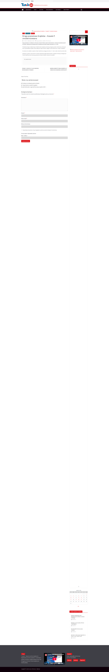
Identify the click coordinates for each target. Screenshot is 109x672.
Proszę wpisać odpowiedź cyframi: (28, 133)
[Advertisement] (54, 19)
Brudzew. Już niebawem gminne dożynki (30, 83)
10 (70, 597)
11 (73, 597)
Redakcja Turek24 (31, 40)
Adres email (24, 118)
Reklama (69, 660)
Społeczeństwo (49, 9)
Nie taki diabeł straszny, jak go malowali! (77, 629)
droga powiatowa (39, 40)
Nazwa (23, 113)
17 (70, 599)
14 (81, 597)
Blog (23, 33)
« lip (78, 606)
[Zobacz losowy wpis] (81, 10)
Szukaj (86, 31)
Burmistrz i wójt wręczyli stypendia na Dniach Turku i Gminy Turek (78, 635)
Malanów (32, 33)
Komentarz (24, 97)
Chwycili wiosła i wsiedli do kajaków (29, 85)
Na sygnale (58, 9)
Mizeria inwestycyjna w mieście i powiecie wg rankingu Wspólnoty (58, 69)
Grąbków (44, 40)
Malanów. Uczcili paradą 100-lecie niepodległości (77, 623)
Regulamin (82, 660)
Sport (35, 9)
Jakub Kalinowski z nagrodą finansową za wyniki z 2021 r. (34, 87)
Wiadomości (28, 9)
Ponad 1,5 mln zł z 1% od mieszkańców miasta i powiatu (30, 69)
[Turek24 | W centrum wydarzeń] (23, 10)
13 (78, 597)
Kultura (41, 9)
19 (76, 599)
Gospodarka (28, 33)
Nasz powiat (66, 9)
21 (81, 599)
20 (78, 599)
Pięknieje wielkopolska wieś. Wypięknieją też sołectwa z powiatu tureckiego (77, 616)
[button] (31, 9)
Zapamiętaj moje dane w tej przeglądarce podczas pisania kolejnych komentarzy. (40, 130)
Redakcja (76, 660)
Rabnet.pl (38, 669)
